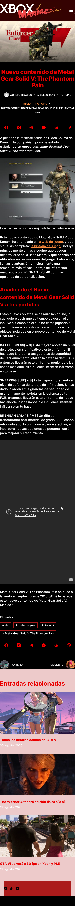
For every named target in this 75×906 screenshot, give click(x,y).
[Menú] (71, 10)
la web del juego (50, 242)
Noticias (65, 94)
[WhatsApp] (44, 128)
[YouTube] (17, 888)
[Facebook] (6, 128)
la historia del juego (46, 246)
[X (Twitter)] (19, 128)
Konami (48, 625)
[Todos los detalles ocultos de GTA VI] (37, 713)
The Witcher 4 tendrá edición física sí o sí (32, 802)
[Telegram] (31, 128)
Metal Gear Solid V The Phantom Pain (28, 633)
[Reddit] (56, 128)
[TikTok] (11, 888)
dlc (5, 625)
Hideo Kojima (25, 625)
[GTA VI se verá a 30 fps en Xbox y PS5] (37, 836)
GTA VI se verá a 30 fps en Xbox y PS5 (30, 864)
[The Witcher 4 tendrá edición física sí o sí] (37, 774)
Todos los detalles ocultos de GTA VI (28, 740)
